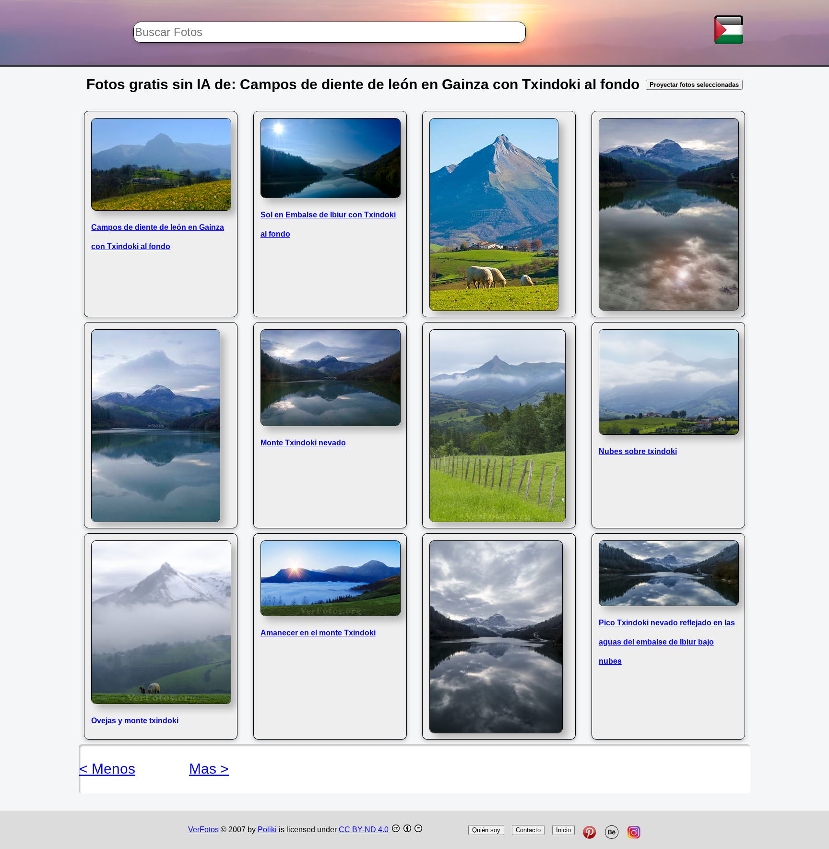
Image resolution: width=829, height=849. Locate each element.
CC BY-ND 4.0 (364, 829)
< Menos (107, 769)
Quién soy (486, 830)
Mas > (209, 769)
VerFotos (203, 829)
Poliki (267, 829)
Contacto (528, 830)
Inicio (563, 830)
